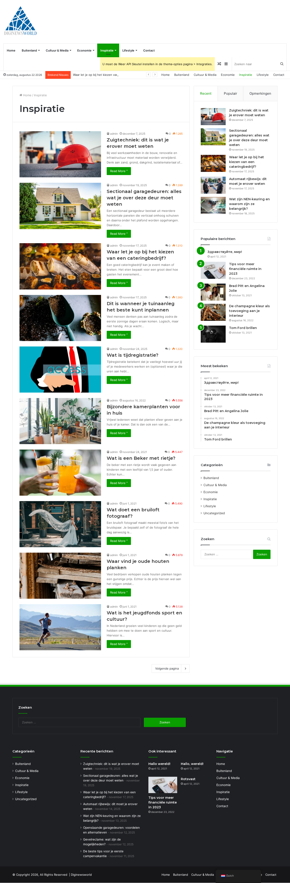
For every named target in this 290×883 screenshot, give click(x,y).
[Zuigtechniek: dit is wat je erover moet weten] (60, 154)
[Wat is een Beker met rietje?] (60, 473)
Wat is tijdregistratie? (132, 355)
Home (11, 50)
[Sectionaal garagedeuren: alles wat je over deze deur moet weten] (60, 206)
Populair (230, 93)
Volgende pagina (167, 668)
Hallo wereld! (159, 764)
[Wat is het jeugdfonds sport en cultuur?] (60, 627)
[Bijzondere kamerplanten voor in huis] (60, 421)
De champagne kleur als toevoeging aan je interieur (249, 311)
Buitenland (29, 50)
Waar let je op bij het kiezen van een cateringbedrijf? (110, 75)
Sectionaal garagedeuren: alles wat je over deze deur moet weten (144, 198)
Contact (149, 50)
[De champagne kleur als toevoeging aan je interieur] (213, 312)
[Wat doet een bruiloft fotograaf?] (60, 524)
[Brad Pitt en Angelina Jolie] (213, 292)
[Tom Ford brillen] (213, 334)
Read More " (119, 171)
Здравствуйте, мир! (225, 252)
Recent (205, 93)
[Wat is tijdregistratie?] (60, 369)
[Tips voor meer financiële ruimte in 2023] (213, 270)
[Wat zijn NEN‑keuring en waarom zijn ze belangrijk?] (213, 205)
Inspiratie (107, 50)
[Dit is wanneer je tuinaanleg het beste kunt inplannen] (60, 318)
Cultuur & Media (57, 50)
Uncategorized (214, 513)
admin (114, 133)
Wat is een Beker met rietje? (141, 458)
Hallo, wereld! (192, 764)
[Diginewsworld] (20, 22)
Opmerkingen (260, 93)
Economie (84, 50)
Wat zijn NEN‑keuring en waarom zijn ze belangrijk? (249, 204)
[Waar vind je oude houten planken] (60, 576)
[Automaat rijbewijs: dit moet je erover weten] (213, 185)
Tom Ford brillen (243, 328)
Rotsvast (188, 779)
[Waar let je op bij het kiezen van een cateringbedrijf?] (60, 266)
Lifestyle (128, 50)
